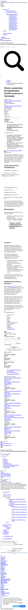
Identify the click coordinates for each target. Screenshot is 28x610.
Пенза (2, 586)
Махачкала (3, 576)
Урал (8, 318)
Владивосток (4, 560)
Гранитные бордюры (6, 476)
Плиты (8, 326)
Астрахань (3, 556)
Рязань (2, 590)
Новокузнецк (4, 581)
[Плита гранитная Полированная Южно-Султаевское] (14, 416)
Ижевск (2, 566)
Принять (22, 606)
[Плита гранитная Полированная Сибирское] (14, 392)
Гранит (2, 472)
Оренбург (3, 585)
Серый (8, 321)
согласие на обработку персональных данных (15, 350)
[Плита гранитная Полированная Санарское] (14, 404)
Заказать (7, 120)
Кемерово (3, 569)
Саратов (3, 594)
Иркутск (3, 567)
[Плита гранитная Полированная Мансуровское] (14, 380)
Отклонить (16, 606)
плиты (13, 245)
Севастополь (4, 595)
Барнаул (2, 559)
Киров (2, 571)
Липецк (2, 575)
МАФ (2, 477)
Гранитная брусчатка (6, 474)
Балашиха (3, 558)
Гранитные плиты (5, 473)
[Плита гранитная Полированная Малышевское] (14, 429)
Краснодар (3, 572)
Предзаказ (7, 119)
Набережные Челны (5, 578)
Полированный (11, 329)
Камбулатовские (12, 286)
